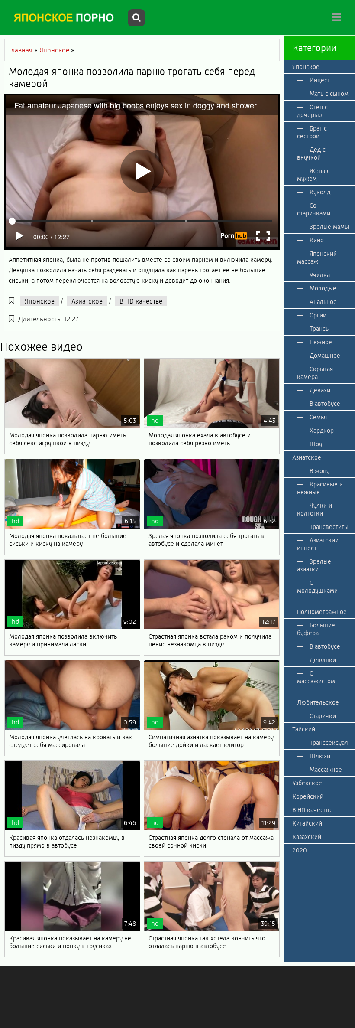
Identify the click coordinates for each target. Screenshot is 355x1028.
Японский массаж (317, 257)
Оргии (318, 315)
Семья (318, 417)
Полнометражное (322, 612)
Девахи (320, 390)
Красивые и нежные (320, 488)
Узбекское (307, 783)
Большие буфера (316, 629)
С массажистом (316, 677)
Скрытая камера (315, 373)
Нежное (321, 342)
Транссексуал (329, 743)
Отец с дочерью (312, 111)
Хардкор (322, 430)
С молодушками (317, 586)
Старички (323, 716)
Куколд (320, 192)
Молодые (323, 288)
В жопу (319, 471)
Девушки (323, 660)
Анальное (323, 302)
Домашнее (325, 355)
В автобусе (325, 404)
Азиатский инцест (318, 544)
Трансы (320, 329)
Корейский (307, 796)
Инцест (320, 80)
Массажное (326, 769)
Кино (317, 240)
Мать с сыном (329, 94)
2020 (299, 850)
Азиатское (87, 301)
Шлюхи (320, 756)
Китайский (307, 823)
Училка (320, 275)
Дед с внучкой (311, 153)
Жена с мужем (313, 175)
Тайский (303, 729)
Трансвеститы (329, 527)
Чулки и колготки (314, 509)
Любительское (318, 702)
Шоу (316, 444)
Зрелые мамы (329, 227)
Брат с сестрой (312, 132)
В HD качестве (140, 301)
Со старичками (313, 209)
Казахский (306, 837)
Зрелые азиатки (314, 565)
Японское (40, 301)
